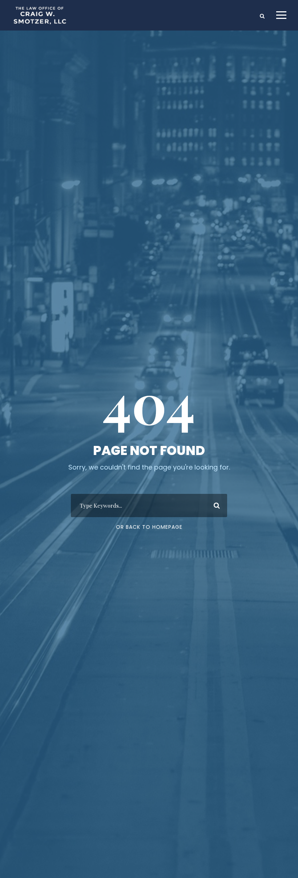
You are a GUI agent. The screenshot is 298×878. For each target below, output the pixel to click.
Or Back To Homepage (149, 527)
